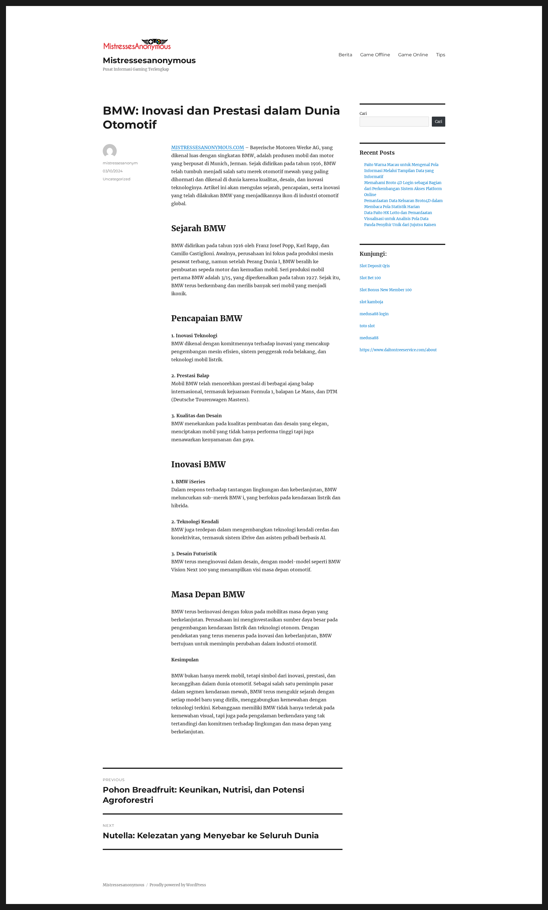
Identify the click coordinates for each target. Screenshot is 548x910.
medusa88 (369, 338)
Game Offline (375, 54)
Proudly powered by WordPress (178, 885)
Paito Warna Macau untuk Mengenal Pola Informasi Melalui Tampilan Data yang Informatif (401, 170)
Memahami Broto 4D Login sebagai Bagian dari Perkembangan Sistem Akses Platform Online (403, 188)
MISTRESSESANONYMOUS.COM (207, 147)
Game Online (413, 54)
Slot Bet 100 (370, 278)
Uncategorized (116, 179)
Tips (440, 54)
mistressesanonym (120, 163)
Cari (363, 113)
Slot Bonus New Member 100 (386, 290)
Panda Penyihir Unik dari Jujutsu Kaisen (400, 224)
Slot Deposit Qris (375, 266)
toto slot (367, 326)
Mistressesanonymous (149, 60)
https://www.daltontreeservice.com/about (398, 350)
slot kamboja (371, 302)
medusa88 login (374, 314)
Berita (345, 54)
